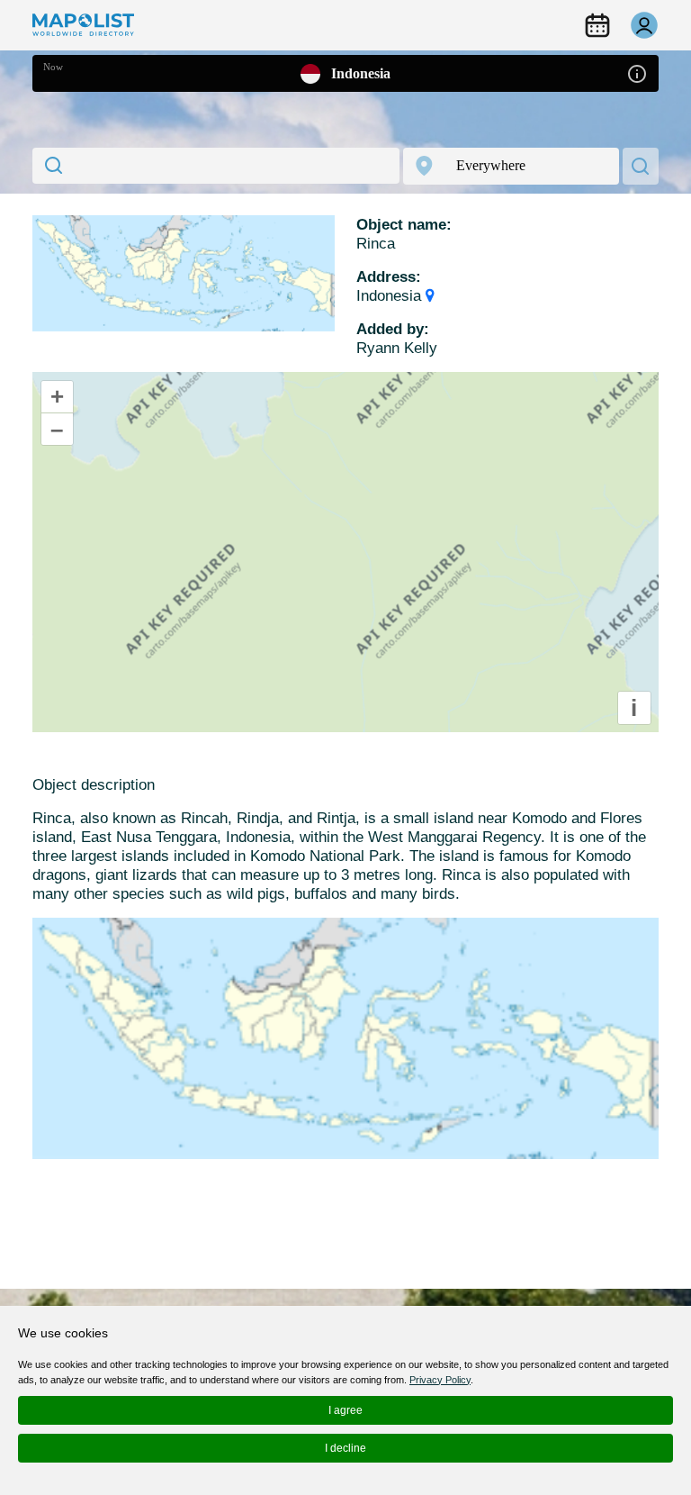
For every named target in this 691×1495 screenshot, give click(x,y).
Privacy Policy (440, 1379)
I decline (345, 1448)
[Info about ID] (637, 72)
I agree (345, 1410)
